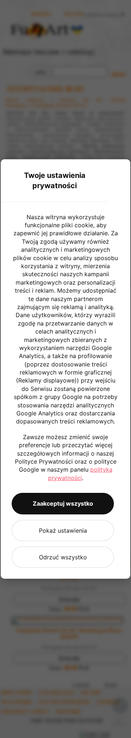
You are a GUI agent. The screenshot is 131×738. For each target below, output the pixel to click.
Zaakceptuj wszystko (63, 503)
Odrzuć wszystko (63, 557)
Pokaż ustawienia (63, 530)
